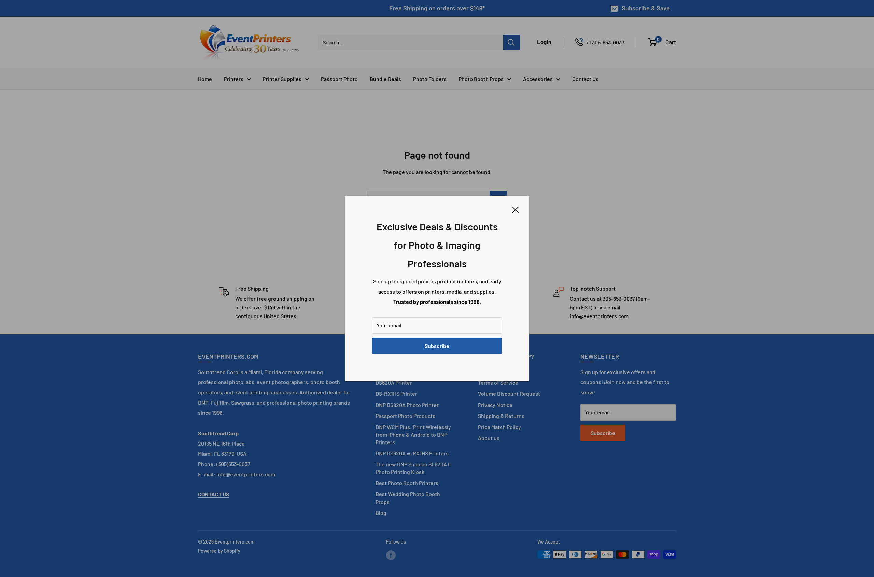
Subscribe (437, 345)
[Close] (515, 209)
